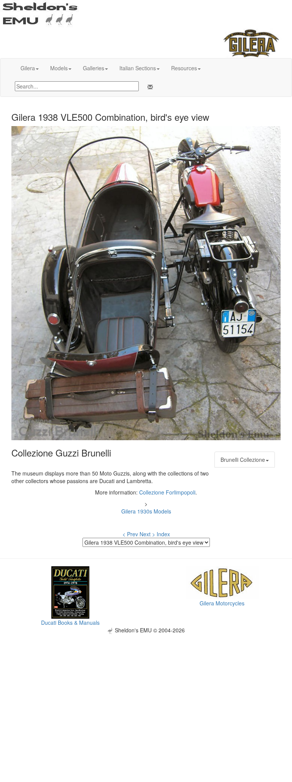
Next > (147, 534)
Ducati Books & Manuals (70, 622)
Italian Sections (137, 68)
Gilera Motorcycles (222, 603)
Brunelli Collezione (243, 459)
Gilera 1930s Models (146, 511)
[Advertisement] (146, 687)
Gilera (28, 68)
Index (163, 534)
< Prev (130, 534)
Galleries (93, 68)
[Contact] (149, 86)
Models (59, 68)
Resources (184, 68)
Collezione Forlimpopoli (167, 492)
